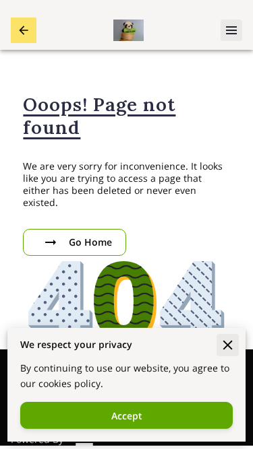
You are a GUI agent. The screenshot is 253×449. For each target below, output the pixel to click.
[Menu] (231, 30)
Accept (126, 415)
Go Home (90, 242)
